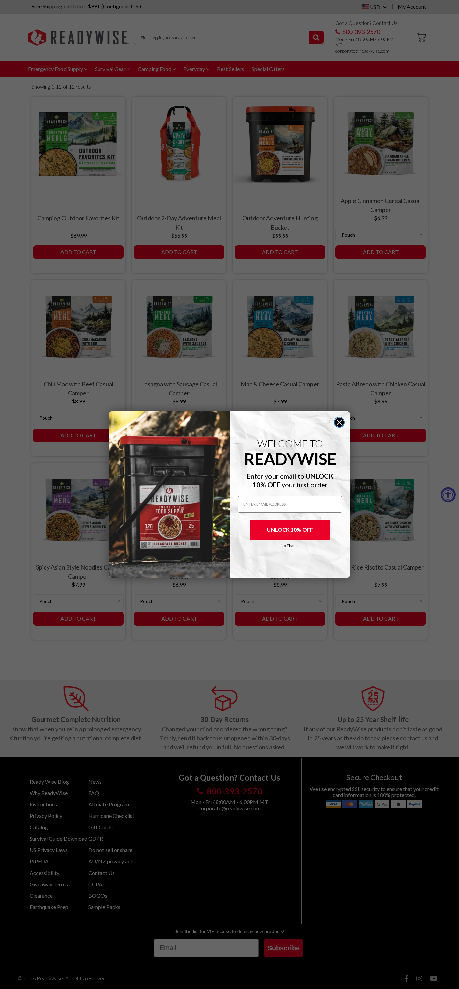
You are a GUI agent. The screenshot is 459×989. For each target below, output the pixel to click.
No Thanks (290, 545)
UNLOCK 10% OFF (290, 529)
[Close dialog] (339, 422)
